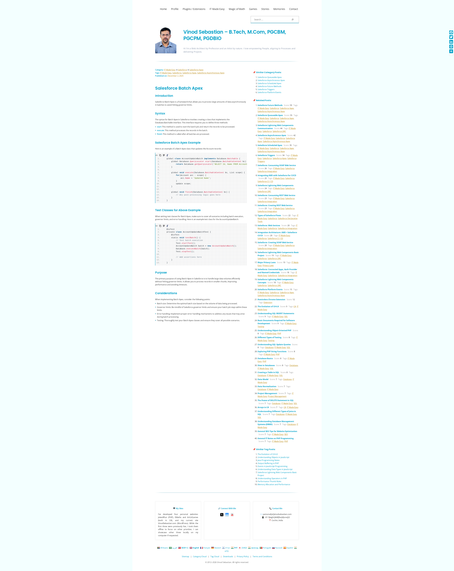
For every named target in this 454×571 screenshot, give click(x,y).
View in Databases (266, 365)
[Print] (451, 46)
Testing (261, 326)
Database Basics (265, 358)
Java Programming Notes (269, 460)
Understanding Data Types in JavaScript (275, 469)
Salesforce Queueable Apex (270, 77)
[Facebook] (451, 32)
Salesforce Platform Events (269, 92)
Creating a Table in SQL (268, 372)
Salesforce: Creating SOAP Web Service (275, 242)
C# (295, 306)
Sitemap (185, 556)
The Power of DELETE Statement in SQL (276, 400)
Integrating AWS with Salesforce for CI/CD (277, 175)
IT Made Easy (169, 69)
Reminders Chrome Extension (271, 299)
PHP (279, 333)
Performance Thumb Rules (269, 481)
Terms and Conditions (262, 556)
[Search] (294, 19)
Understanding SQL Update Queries (274, 344)
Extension (268, 302)
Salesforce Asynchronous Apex (210, 73)
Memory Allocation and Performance (274, 484)
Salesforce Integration (267, 171)
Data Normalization (267, 386)
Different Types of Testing (269, 337)
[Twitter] (451, 37)
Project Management (267, 393)
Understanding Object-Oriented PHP (274, 330)
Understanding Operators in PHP (272, 478)
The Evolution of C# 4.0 (268, 306)
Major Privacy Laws (267, 262)
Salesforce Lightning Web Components (275, 185)
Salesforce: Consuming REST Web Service (276, 195)
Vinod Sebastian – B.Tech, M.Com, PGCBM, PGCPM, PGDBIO (234, 35)
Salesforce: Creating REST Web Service (275, 205)
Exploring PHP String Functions (272, 351)
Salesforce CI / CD (265, 181)
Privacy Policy (243, 556)
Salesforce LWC (279, 131)
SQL (286, 316)
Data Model (263, 379)
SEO (286, 434)
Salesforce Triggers (266, 89)
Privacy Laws (268, 265)
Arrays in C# (263, 407)
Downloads (228, 556)
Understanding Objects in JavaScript (273, 457)
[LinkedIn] (451, 41)
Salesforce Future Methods (269, 86)
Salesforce (182, 69)
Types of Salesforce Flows (269, 215)
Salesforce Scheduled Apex (269, 83)
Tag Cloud (214, 556)
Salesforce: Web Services (269, 225)
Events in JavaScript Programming (272, 466)
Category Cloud (200, 556)
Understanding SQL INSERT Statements (276, 313)
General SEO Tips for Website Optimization (277, 431)
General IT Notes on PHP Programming (276, 438)
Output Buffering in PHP (268, 463)
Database (269, 347)
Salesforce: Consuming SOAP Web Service (277, 165)
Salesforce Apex (196, 69)
